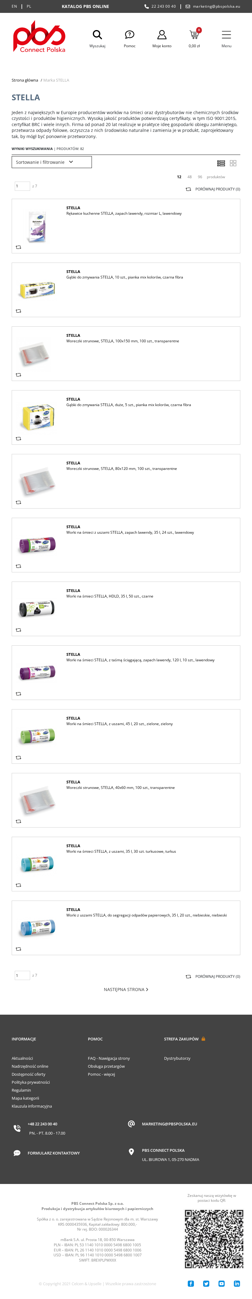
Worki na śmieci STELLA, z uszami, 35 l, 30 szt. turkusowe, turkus (121, 851)
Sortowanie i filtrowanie (41, 162)
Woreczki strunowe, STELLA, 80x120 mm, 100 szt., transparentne (121, 468)
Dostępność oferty (28, 1074)
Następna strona (125, 989)
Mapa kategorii (25, 1098)
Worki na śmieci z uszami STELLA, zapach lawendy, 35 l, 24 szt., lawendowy (130, 532)
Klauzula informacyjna (32, 1106)
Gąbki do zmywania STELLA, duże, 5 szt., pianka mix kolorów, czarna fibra (128, 404)
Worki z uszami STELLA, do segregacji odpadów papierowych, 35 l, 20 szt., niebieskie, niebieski (146, 915)
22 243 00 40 (164, 6)
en (14, 6)
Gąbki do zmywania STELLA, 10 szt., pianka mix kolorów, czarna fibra (124, 277)
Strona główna (25, 80)
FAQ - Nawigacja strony (109, 1058)
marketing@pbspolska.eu (216, 6)
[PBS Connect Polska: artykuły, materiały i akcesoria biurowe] (39, 37)
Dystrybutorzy (177, 1058)
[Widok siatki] (233, 163)
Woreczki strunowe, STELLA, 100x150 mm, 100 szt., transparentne (122, 341)
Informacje (24, 1039)
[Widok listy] (221, 163)
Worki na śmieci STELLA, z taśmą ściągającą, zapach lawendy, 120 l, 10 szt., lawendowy (140, 660)
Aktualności (22, 1058)
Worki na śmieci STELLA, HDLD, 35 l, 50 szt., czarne (109, 596)
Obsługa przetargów (106, 1066)
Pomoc (95, 1039)
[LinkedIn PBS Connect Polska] (237, 1284)
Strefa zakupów (181, 1039)
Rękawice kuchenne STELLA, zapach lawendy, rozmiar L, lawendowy (124, 213)
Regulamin (21, 1090)
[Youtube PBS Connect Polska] (221, 1284)
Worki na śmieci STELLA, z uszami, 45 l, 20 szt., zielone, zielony (119, 723)
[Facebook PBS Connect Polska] (191, 1284)
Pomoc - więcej (101, 1074)
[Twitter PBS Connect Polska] (206, 1284)
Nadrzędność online (30, 1066)
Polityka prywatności (31, 1082)
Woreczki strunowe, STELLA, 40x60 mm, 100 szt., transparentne (120, 787)
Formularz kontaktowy (54, 1153)
